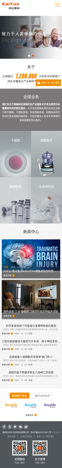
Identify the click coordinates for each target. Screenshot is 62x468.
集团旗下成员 (19, 395)
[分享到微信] (20, 426)
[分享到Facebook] (4, 426)
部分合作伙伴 (42, 395)
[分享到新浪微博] (26, 426)
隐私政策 (12, 436)
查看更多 (29, 415)
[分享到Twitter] (15, 426)
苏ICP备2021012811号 (40, 432)
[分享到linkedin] (9, 426)
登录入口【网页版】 (46, 436)
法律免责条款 (26, 436)
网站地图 (56, 432)
